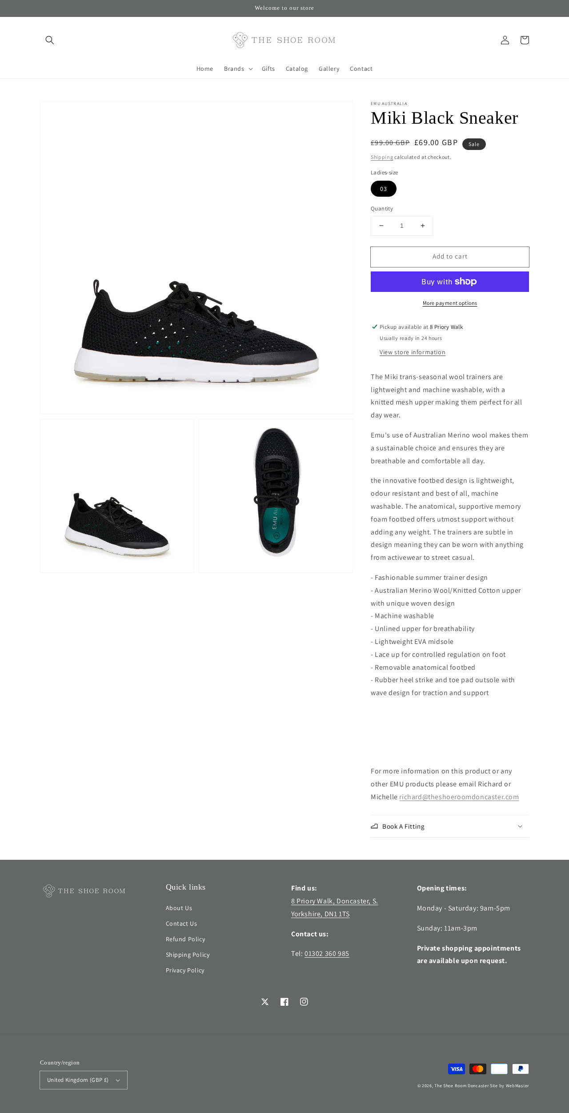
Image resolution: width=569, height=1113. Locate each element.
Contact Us (181, 923)
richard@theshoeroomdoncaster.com (459, 796)
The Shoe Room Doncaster (461, 1086)
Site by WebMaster (509, 1086)
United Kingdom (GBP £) (78, 1080)
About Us (179, 908)
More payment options (450, 302)
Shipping (382, 157)
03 (383, 189)
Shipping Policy (188, 955)
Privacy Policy (185, 970)
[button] (50, 40)
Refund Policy (185, 939)
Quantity (382, 208)
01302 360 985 (327, 953)
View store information (412, 352)
